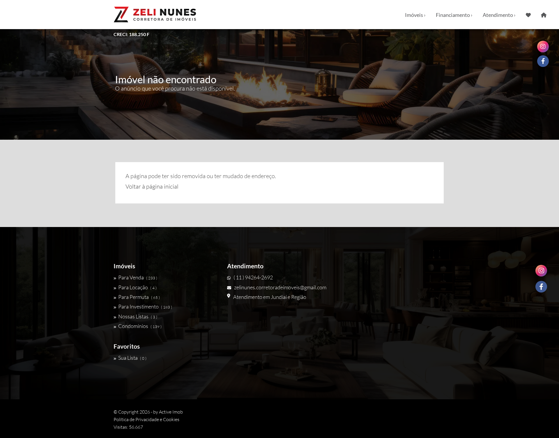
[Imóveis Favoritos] (528, 14)
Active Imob (171, 412)
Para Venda (137, 277)
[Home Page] (543, 14)
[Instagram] (541, 270)
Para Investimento (145, 306)
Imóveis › (415, 15)
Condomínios (140, 326)
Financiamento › (454, 15)
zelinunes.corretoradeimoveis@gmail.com (280, 287)
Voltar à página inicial (151, 186)
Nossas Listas (137, 316)
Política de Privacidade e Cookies (146, 419)
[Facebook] (541, 286)
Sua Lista (132, 357)
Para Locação (137, 287)
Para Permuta (139, 297)
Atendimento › (499, 15)
